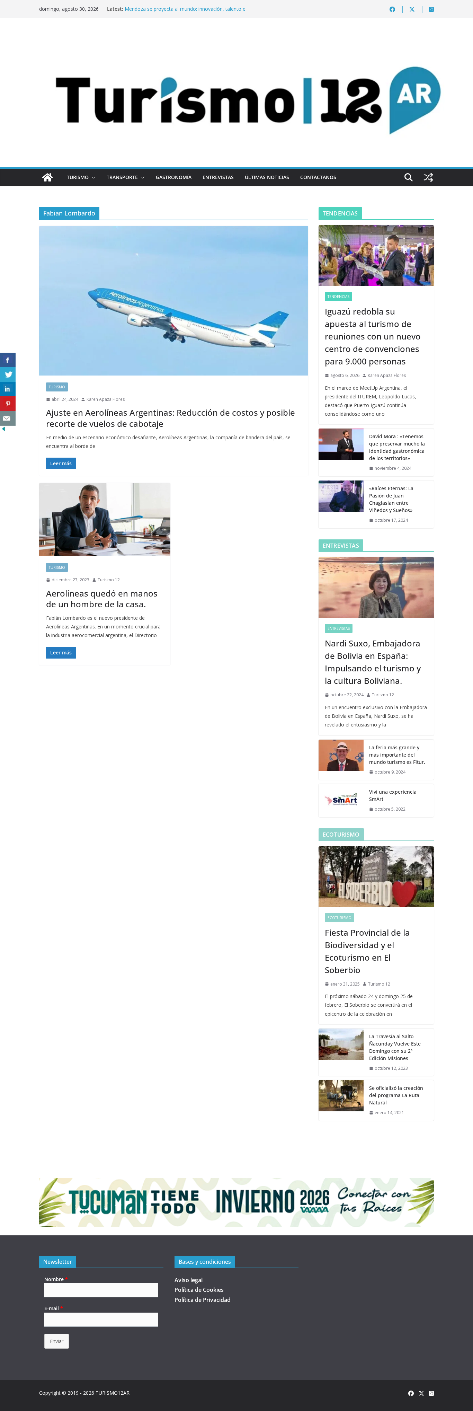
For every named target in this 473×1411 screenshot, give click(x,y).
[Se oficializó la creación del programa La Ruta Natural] (341, 1100)
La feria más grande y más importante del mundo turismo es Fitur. (397, 754)
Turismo (78, 177)
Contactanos (318, 177)
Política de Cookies (199, 1290)
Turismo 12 (109, 580)
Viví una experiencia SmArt (393, 795)
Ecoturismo (339, 917)
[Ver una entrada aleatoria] (428, 177)
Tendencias (338, 296)
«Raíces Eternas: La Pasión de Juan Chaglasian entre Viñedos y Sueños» (391, 499)
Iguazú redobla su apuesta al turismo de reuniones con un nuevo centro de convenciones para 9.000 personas (373, 336)
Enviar (56, 1341)
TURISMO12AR (113, 1393)
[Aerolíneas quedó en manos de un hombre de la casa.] (104, 519)
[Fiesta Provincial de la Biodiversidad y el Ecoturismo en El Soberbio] (376, 876)
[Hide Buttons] (3, 430)
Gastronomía (173, 177)
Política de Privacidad (203, 1300)
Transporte (122, 177)
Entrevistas (218, 177)
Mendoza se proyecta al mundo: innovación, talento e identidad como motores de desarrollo (185, 12)
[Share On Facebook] (8, 360)
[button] (92, 177)
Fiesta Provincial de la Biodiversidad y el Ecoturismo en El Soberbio (367, 951)
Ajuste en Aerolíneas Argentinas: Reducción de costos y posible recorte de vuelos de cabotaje (170, 418)
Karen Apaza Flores (106, 399)
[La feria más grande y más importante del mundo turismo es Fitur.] (341, 760)
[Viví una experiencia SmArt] (341, 800)
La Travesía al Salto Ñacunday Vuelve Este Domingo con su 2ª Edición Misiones (395, 1047)
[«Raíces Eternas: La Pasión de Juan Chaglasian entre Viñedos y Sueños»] (341, 504)
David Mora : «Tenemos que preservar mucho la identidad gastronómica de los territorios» (397, 447)
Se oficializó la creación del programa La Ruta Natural (396, 1095)
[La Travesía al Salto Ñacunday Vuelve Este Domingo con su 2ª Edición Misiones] (341, 1052)
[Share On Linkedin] (8, 389)
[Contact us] (8, 418)
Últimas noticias (267, 177)
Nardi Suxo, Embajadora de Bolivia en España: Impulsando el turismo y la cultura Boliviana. (373, 661)
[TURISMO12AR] (236, 37)
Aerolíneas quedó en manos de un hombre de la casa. (102, 599)
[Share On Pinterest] (8, 403)
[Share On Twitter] (8, 374)
